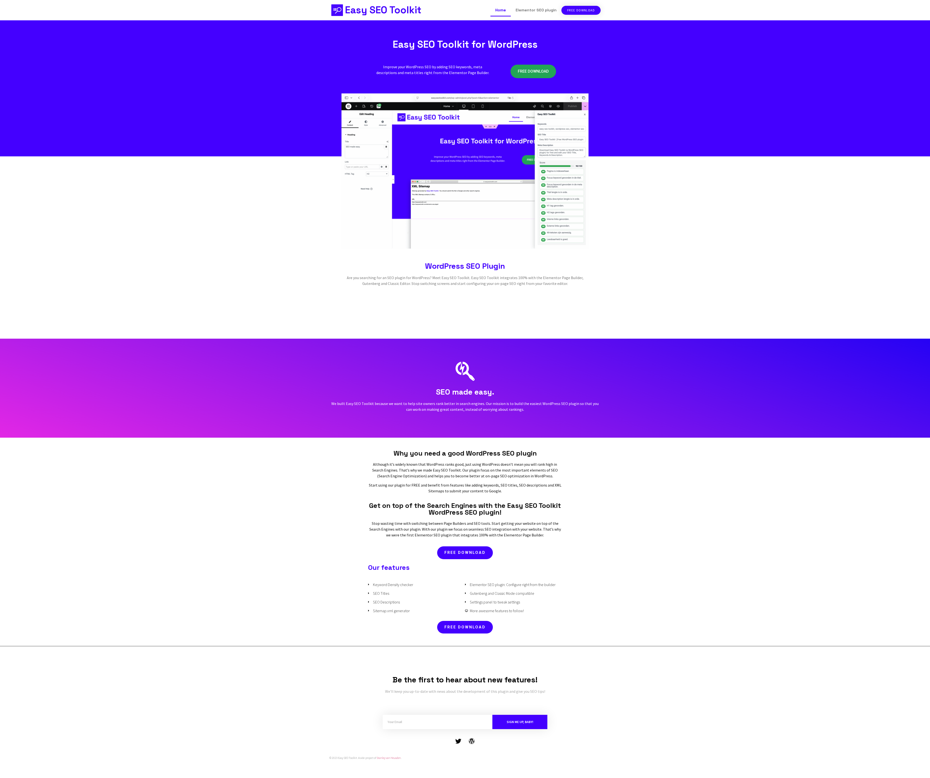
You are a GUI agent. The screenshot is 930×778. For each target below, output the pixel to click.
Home (500, 10)
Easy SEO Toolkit (383, 10)
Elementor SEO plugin (536, 10)
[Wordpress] (472, 741)
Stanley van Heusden (389, 758)
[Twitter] (458, 741)
